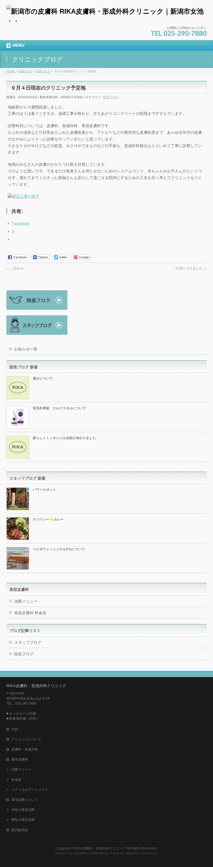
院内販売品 (19, 830)
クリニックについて (26, 739)
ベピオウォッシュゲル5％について (59, 549)
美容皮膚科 (19, 759)
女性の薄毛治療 (23, 810)
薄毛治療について (24, 800)
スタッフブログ (27, 642)
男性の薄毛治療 (23, 820)
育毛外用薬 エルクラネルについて (59, 408)
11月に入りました (191, 268)
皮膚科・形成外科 (24, 749)
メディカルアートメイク (29, 790)
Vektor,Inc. (132, 853)
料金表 (16, 780)
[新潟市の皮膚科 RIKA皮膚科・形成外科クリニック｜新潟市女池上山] (106, 15)
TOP (14, 729)
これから (15, 268)
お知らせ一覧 (25, 349)
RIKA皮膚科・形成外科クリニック (100, 848)
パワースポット (44, 490)
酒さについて (44, 378)
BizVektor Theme (107, 853)
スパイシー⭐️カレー (48, 519)
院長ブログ (110, 97)
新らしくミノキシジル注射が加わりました (64, 438)
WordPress (81, 853)
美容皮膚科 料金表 (30, 613)
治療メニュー (25, 601)
